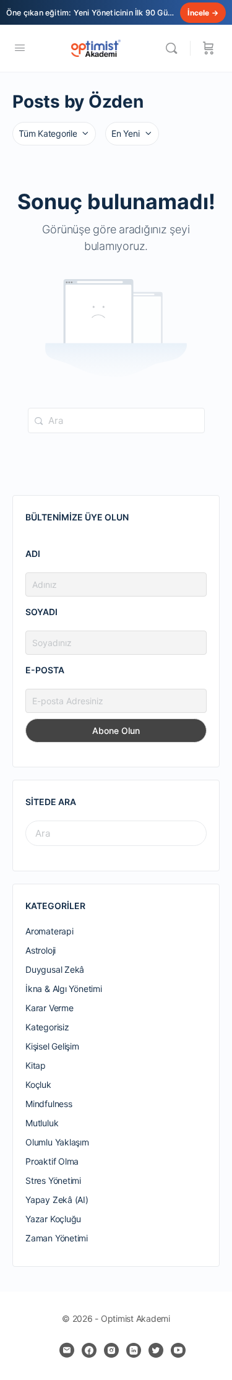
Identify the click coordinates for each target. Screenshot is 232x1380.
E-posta (44, 670)
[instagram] (111, 1350)
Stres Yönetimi (53, 1180)
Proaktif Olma (52, 1161)
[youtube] (178, 1350)
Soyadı (41, 611)
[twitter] (155, 1350)
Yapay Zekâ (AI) (56, 1199)
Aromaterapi (49, 931)
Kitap (35, 1065)
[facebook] (89, 1350)
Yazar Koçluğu (53, 1219)
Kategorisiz (47, 1027)
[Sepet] (208, 48)
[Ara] (174, 48)
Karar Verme (49, 1008)
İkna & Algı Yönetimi (63, 988)
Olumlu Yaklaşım (57, 1142)
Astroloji (40, 950)
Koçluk (38, 1084)
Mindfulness (48, 1103)
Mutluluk (41, 1123)
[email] (66, 1350)
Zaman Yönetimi (56, 1238)
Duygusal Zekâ (54, 969)
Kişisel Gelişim (52, 1046)
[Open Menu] (19, 47)
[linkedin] (133, 1350)
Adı (32, 553)
